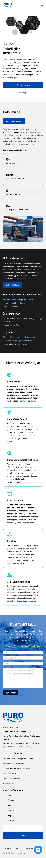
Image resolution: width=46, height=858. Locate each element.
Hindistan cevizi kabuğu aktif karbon (18, 758)
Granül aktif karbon (11, 773)
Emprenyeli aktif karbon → (14, 325)
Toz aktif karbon (9, 783)
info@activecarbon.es (30, 646)
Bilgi (9, 805)
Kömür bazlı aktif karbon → (14, 302)
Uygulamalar (13, 810)
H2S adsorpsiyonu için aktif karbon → (18, 340)
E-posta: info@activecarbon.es (15, 731)
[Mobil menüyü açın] (42, 5)
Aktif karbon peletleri (12, 778)
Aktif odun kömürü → (12, 306)
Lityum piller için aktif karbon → (16, 344)
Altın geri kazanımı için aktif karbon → (19, 337)
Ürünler (11, 800)
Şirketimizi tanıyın (13, 120)
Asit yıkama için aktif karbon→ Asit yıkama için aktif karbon (22, 320)
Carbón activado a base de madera (17, 768)
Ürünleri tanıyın (23, 84)
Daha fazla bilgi (12, 284)
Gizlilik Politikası (8, 853)
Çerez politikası (21, 853)
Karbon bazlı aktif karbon (13, 763)
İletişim (11, 820)
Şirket (10, 795)
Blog (9, 815)
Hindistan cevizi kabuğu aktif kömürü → (20, 299)
